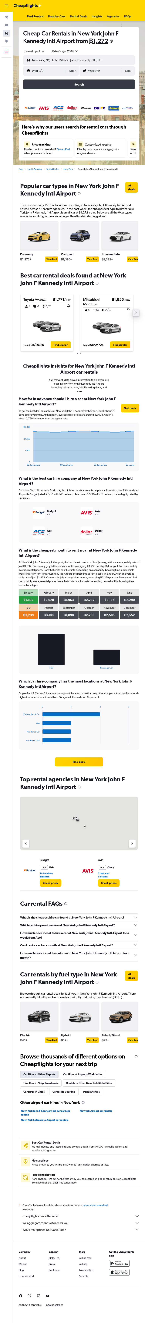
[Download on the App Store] (119, 1272)
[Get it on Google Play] (119, 1263)
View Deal (51, 259)
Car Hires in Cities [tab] (34, 1091)
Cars (21, 169)
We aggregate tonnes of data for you (45, 1223)
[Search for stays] (6, 25)
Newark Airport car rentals (96, 1110)
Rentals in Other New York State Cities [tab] (89, 1083)
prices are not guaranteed (95, 1205)
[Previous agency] (25, 844)
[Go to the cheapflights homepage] (28, 6)
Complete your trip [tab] (63, 1091)
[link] (131, 187)
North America (35, 169)
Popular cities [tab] (91, 1091)
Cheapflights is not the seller (40, 1216)
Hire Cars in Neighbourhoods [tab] (40, 1083)
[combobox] (34, 51)
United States (52, 169)
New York (68, 169)
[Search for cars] (6, 33)
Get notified (63, 149)
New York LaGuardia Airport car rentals (44, 1119)
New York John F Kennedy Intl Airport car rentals (45, 1112)
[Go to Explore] (6, 41)
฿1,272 (98, 40)
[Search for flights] (6, 17)
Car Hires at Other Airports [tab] (39, 1074)
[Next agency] (132, 844)
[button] (6, 6)
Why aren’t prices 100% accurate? (44, 1230)
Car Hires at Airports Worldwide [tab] (82, 1074)
